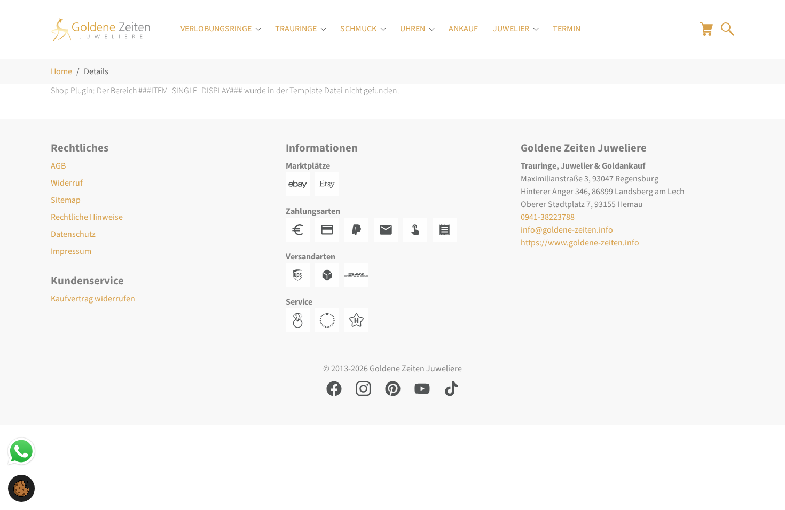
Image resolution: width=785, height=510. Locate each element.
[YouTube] (422, 388)
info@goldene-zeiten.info (567, 230)
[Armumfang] (329, 319)
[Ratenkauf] (447, 229)
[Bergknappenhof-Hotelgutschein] (359, 319)
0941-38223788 (548, 217)
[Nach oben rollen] (761, 486)
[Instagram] (363, 388)
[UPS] (300, 274)
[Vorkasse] (329, 229)
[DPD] (329, 274)
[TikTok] (451, 388)
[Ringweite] (300, 319)
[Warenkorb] (706, 29)
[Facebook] (334, 388)
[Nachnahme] (418, 229)
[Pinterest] (392, 388)
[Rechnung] (388, 229)
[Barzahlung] (300, 229)
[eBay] (300, 183)
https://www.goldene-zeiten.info (580, 243)
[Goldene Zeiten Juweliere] (101, 29)
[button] (21, 487)
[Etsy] (329, 183)
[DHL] (359, 274)
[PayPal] (359, 229)
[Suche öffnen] (727, 29)
